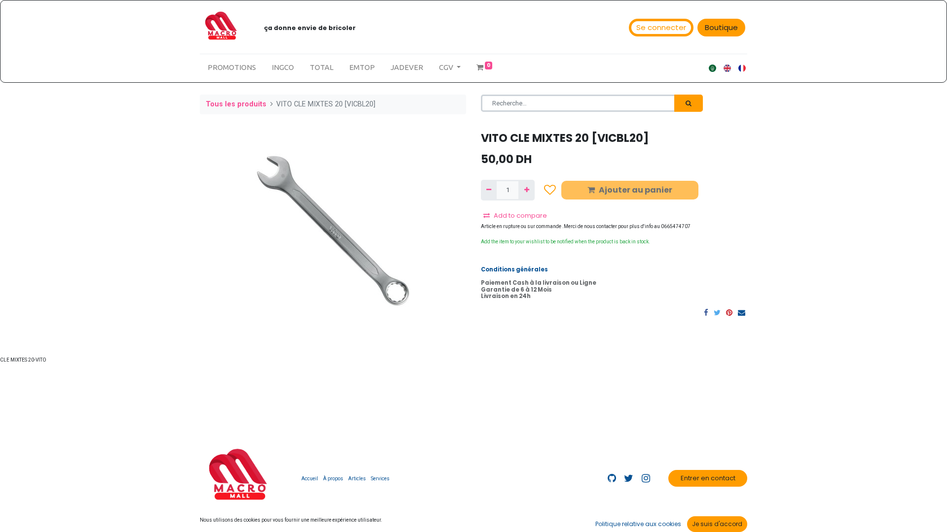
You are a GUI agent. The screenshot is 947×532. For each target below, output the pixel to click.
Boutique (721, 27)
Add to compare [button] (520, 215)
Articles (357, 478)
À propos (333, 478)
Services (380, 478)
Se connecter (661, 27)
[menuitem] (232, 67)
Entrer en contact (708, 478)
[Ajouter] (526, 190)
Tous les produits (236, 104)
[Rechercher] (688, 103)
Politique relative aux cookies (638, 524)
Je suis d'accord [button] (717, 524)
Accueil (309, 478)
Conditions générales (514, 269)
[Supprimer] (489, 190)
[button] (550, 190)
